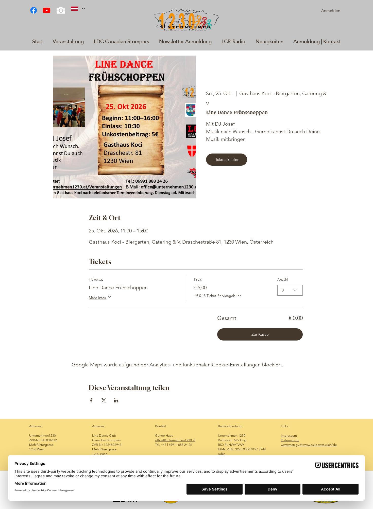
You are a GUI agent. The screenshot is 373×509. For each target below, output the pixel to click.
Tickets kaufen (227, 159)
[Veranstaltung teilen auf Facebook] (91, 400)
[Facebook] (33, 10)
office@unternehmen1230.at (175, 440)
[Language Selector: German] (78, 8)
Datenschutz (290, 440)
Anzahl (282, 279)
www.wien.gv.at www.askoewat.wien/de (309, 445)
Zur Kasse (260, 334)
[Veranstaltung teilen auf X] (103, 400)
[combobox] (290, 290)
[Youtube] (46, 10)
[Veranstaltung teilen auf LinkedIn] (116, 400)
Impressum (289, 435)
